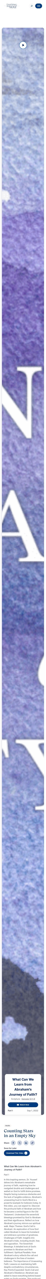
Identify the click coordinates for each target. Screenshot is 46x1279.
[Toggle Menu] (38, 6)
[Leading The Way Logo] (12, 6)
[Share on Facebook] (13, 1142)
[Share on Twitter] (19, 1142)
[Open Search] (31, 6)
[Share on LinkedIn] (26, 1142)
